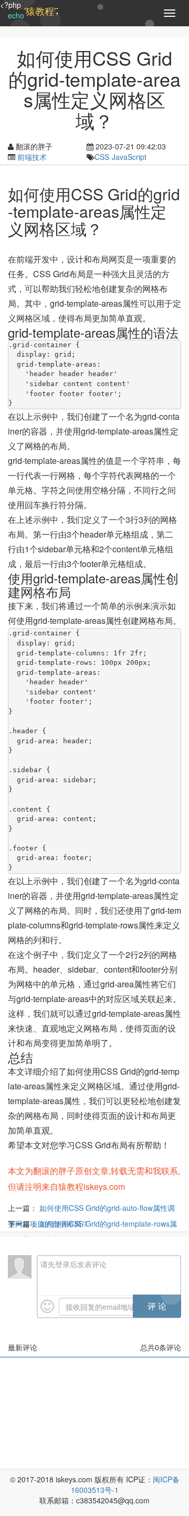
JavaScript (129, 156)
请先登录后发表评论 (73, 1264)
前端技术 (32, 156)
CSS (101, 156)
